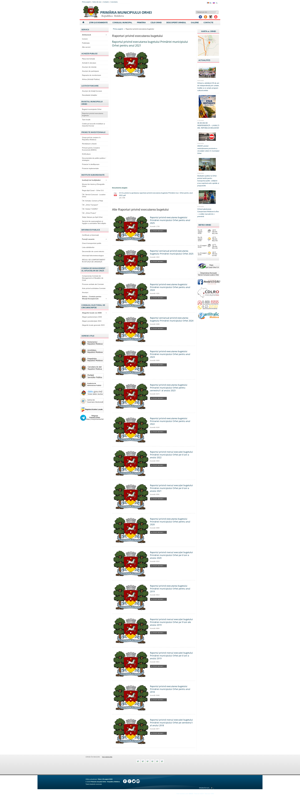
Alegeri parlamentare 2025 (92, 317)
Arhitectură (94, 35)
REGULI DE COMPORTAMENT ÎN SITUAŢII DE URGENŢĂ (93, 261)
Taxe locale (86, 120)
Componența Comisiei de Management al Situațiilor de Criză (92, 278)
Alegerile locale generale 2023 (93, 325)
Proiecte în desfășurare (90, 164)
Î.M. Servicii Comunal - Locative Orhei (93, 196)
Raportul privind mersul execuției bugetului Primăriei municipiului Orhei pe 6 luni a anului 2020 (171, 555)
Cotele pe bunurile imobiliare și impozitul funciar (93, 125)
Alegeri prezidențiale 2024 (91, 321)
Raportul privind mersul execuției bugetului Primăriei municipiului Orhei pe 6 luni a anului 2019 (171, 655)
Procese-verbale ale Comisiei (93, 284)
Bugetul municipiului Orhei (91, 109)
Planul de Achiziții (88, 59)
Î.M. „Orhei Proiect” (89, 213)
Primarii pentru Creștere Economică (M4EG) (91, 149)
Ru (217, 3)
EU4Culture (86, 154)
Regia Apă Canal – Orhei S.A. (93, 190)
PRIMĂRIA (141, 23)
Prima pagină (86, 2)
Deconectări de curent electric (93, 251)
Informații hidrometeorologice (93, 255)
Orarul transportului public (91, 243)
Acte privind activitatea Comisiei (93, 288)
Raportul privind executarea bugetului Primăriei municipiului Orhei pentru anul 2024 (170, 287)
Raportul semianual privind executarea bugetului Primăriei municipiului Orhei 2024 (171, 319)
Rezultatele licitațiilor (89, 95)
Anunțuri (85, 292)
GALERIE (195, 23)
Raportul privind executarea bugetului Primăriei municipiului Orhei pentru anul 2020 (170, 521)
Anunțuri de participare (90, 71)
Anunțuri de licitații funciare (92, 91)
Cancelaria (114, 2)
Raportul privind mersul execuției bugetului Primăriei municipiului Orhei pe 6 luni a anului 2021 (171, 488)
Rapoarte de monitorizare (91, 75)
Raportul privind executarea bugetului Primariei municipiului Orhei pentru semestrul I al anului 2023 (168, 387)
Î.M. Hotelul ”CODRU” (90, 209)
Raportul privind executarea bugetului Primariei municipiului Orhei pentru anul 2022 (170, 421)
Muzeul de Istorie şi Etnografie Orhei (93, 185)
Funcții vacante (94, 239)
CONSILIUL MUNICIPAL (122, 23)
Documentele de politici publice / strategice (94, 159)
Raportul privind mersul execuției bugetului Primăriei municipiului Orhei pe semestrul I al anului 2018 (171, 722)
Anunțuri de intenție (89, 67)
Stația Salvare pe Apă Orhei (92, 217)
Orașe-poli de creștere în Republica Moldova (91, 139)
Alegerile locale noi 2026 (94, 313)
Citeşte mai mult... (158, 231)
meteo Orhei (205, 225)
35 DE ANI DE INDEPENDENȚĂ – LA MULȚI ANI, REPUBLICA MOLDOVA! (208, 125)
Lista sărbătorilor (88, 247)
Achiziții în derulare (89, 63)
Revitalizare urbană (89, 144)
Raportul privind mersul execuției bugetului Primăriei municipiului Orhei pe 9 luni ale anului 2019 (171, 622)
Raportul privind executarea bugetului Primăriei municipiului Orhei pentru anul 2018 (170, 689)
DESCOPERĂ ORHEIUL (176, 23)
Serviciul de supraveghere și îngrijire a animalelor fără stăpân (94, 222)
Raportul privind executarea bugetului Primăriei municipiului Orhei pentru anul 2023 (170, 354)
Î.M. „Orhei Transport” (90, 205)
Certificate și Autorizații (90, 235)
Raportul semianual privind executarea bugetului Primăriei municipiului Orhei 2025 (171, 252)
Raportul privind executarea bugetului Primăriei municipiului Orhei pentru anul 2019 (170, 588)
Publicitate (86, 43)
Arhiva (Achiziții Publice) (91, 79)
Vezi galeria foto (107, 757)
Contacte (106, 2)
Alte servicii (86, 47)
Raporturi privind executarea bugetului (92, 114)
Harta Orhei (208, 31)
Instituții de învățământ (94, 180)
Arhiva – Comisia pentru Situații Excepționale (94, 298)
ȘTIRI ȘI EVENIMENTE (98, 23)
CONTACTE (208, 23)
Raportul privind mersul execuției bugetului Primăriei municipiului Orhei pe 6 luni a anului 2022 (171, 454)
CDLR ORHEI (156, 23)
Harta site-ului (96, 2)
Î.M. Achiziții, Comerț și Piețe (92, 201)
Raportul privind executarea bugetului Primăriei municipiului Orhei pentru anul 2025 (170, 220)
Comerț (85, 39)
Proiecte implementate (90, 168)
